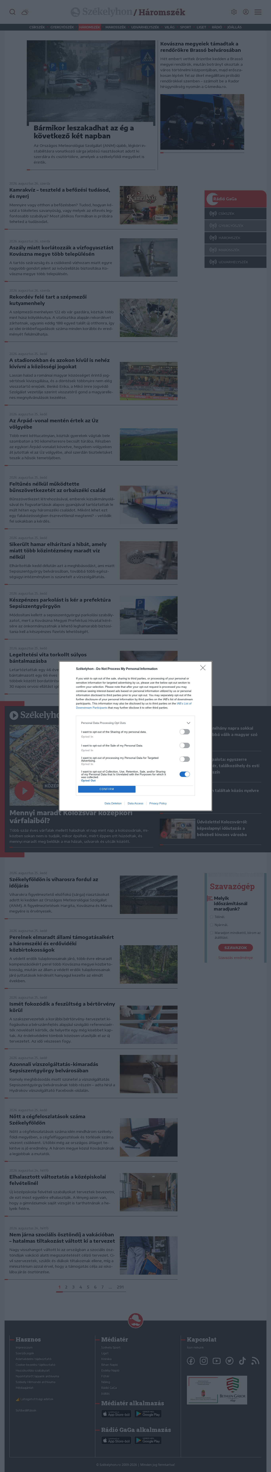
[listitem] (135, 723)
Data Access (135, 803)
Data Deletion (113, 803)
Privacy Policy (158, 803)
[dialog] (135, 736)
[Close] (204, 669)
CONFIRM (107, 789)
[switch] (185, 731)
